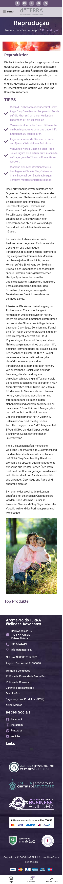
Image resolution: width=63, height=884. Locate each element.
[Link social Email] (24, 3)
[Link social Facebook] (17, 3)
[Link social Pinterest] (45, 3)
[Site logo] (31, 11)
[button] (31, 749)
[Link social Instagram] (31, 3)
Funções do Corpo (27, 30)
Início (8, 30)
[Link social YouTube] (38, 3)
